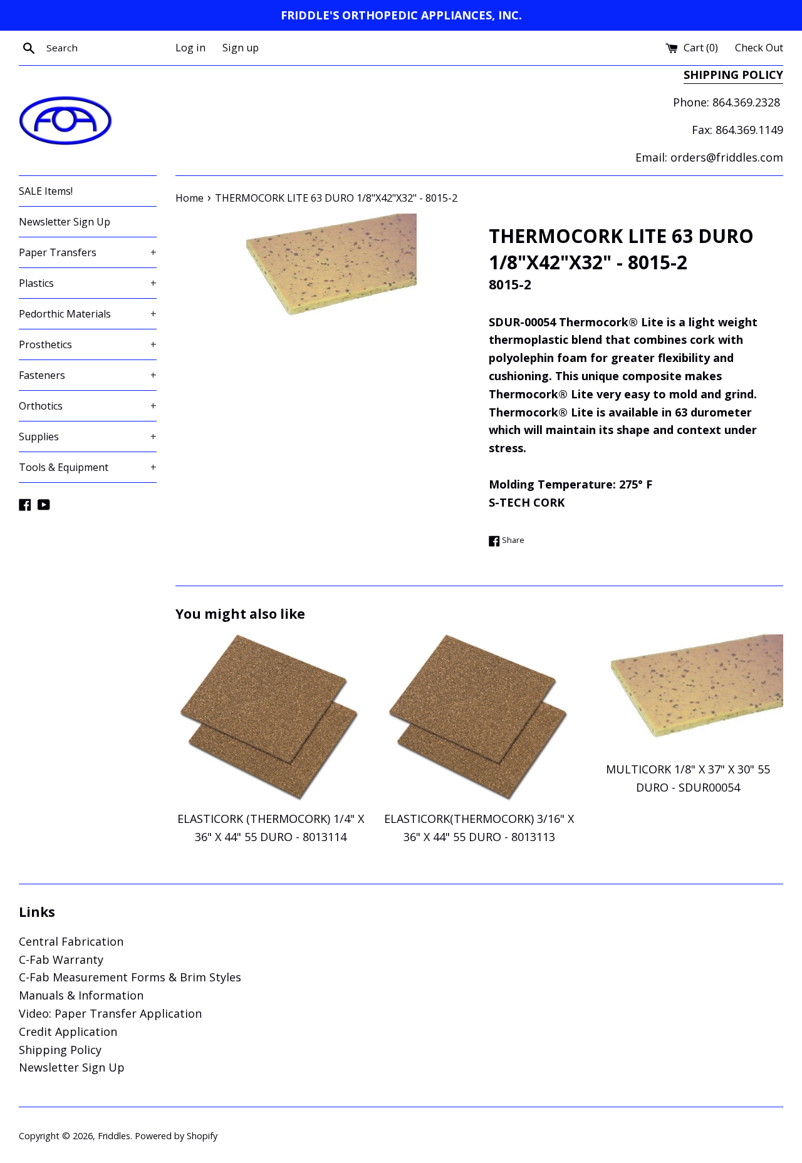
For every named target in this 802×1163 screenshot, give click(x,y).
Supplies (88, 436)
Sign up (240, 47)
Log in (190, 47)
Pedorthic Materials (88, 314)
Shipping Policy (60, 1049)
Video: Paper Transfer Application (110, 1013)
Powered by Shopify (176, 1136)
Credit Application (68, 1031)
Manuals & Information (81, 995)
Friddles (114, 1136)
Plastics (88, 283)
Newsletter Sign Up (64, 222)
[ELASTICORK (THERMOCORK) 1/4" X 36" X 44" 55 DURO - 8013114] (270, 719)
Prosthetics (88, 344)
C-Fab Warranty (61, 959)
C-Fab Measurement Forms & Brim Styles (130, 977)
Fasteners (88, 375)
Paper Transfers (88, 252)
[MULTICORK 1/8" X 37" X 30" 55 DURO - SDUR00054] (688, 694)
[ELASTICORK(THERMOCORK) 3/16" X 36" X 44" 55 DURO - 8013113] (479, 719)
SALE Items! (46, 191)
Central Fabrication (71, 941)
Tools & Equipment (88, 467)
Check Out (759, 47)
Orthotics (88, 406)
